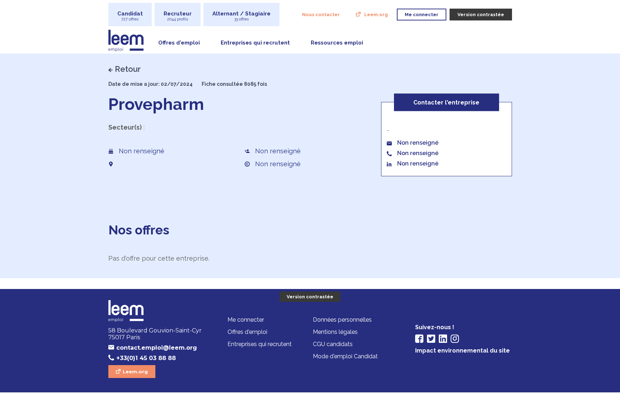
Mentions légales (335, 331)
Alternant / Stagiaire (241, 16)
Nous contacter (321, 14)
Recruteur (178, 16)
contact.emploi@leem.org (156, 347)
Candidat (130, 16)
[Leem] (156, 311)
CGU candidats (333, 344)
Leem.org (376, 14)
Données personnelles (342, 319)
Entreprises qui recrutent (255, 42)
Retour (128, 69)
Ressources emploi (337, 42)
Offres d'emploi (179, 42)
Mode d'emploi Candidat (345, 356)
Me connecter (245, 319)
